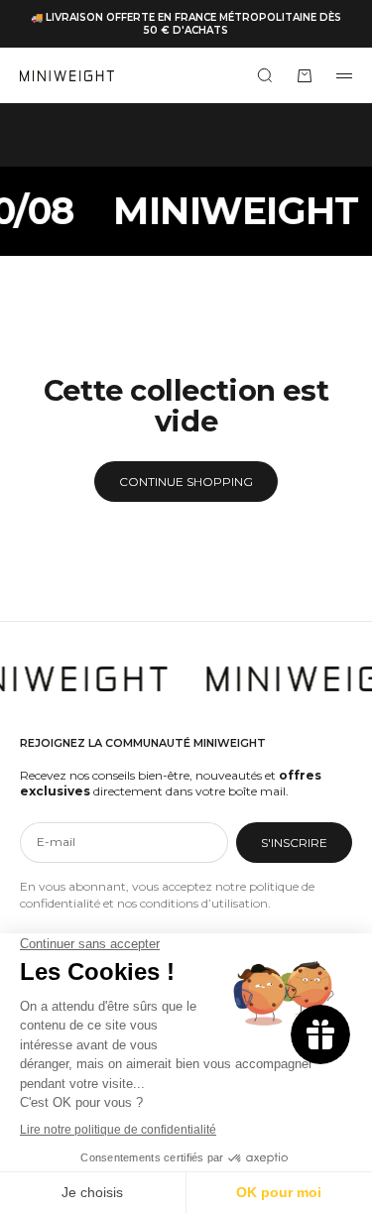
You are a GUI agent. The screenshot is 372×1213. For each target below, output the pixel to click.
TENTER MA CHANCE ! (186, 831)
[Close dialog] (337, 412)
